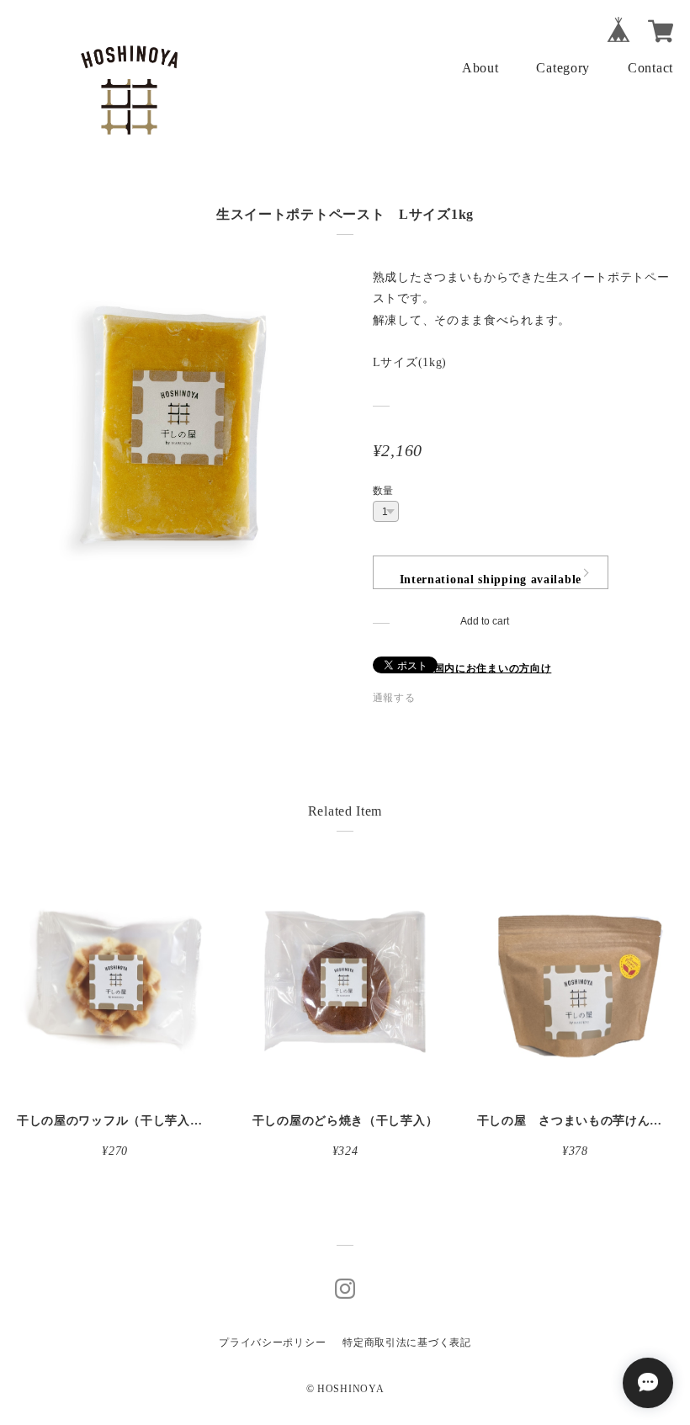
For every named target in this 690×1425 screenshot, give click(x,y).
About (480, 68)
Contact (650, 68)
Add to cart (484, 621)
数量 (383, 491)
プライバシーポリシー (272, 1342)
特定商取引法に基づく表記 (406, 1342)
